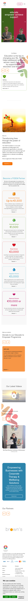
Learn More (9, 37)
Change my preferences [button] (21, 597)
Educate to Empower (6, 574)
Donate (19, 4)
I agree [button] (6, 596)
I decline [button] (14, 596)
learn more (5, 88)
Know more (14, 496)
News (3, 572)
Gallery (3, 570)
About (3, 568)
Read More (6, 163)
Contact (3, 576)
